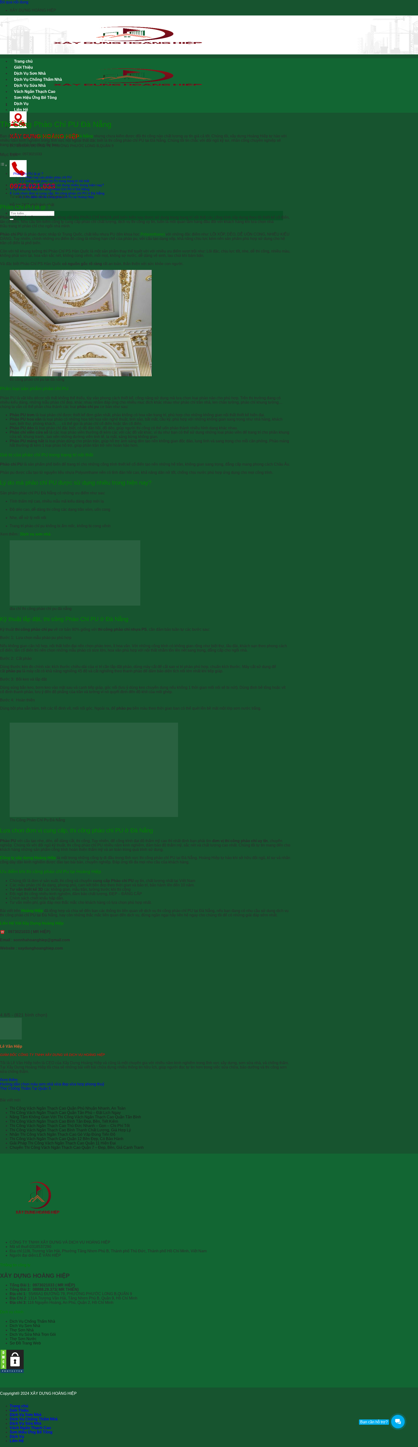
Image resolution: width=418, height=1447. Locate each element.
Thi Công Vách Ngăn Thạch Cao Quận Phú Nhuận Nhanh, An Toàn (68, 1108)
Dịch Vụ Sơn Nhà (30, 73)
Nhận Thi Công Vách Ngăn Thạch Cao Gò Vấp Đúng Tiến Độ (62, 1134)
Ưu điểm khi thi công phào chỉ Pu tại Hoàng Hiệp (59, 197)
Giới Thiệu (23, 67)
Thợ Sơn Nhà (22, 1330)
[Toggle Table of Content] (3, 165)
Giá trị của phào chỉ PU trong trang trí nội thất (57, 181)
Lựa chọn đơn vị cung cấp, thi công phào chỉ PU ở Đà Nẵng (58, 193)
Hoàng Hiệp (32, 911)
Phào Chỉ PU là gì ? (28, 174)
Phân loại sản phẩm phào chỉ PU (48, 177)
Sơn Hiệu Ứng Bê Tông (35, 98)
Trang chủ (23, 61)
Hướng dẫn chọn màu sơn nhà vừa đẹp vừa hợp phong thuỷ (52, 1084)
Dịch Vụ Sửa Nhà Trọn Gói (33, 1334)
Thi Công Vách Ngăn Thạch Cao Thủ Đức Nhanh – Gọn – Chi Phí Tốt (70, 1126)
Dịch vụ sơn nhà (36, 534)
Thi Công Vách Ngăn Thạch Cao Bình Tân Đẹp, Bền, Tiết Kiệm (64, 1121)
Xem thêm (8, 1080)
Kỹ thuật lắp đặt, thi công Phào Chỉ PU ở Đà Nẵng (51, 189)
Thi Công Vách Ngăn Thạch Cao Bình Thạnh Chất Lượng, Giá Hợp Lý (70, 1130)
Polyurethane (152, 234)
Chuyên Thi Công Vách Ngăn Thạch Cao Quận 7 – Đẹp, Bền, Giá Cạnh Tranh (77, 1147)
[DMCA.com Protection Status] (12, 1372)
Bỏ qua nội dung (14, 2)
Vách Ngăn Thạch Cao (34, 91)
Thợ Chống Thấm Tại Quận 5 (25, 1088)
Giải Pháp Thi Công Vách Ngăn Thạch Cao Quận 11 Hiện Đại (63, 1143)
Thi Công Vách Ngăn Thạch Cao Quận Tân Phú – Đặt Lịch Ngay (65, 1113)
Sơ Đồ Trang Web (25, 1343)
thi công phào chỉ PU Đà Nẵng (65, 136)
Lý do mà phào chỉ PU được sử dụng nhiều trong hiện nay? (58, 185)
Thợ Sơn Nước (23, 1339)
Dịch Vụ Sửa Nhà (30, 85)
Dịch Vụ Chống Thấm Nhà (38, 79)
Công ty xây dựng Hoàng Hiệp (28, 858)
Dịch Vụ (21, 104)
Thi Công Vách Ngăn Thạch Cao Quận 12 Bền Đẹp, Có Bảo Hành (66, 1139)
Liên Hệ (21, 110)
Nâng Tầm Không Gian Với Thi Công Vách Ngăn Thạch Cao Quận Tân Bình (75, 1117)
